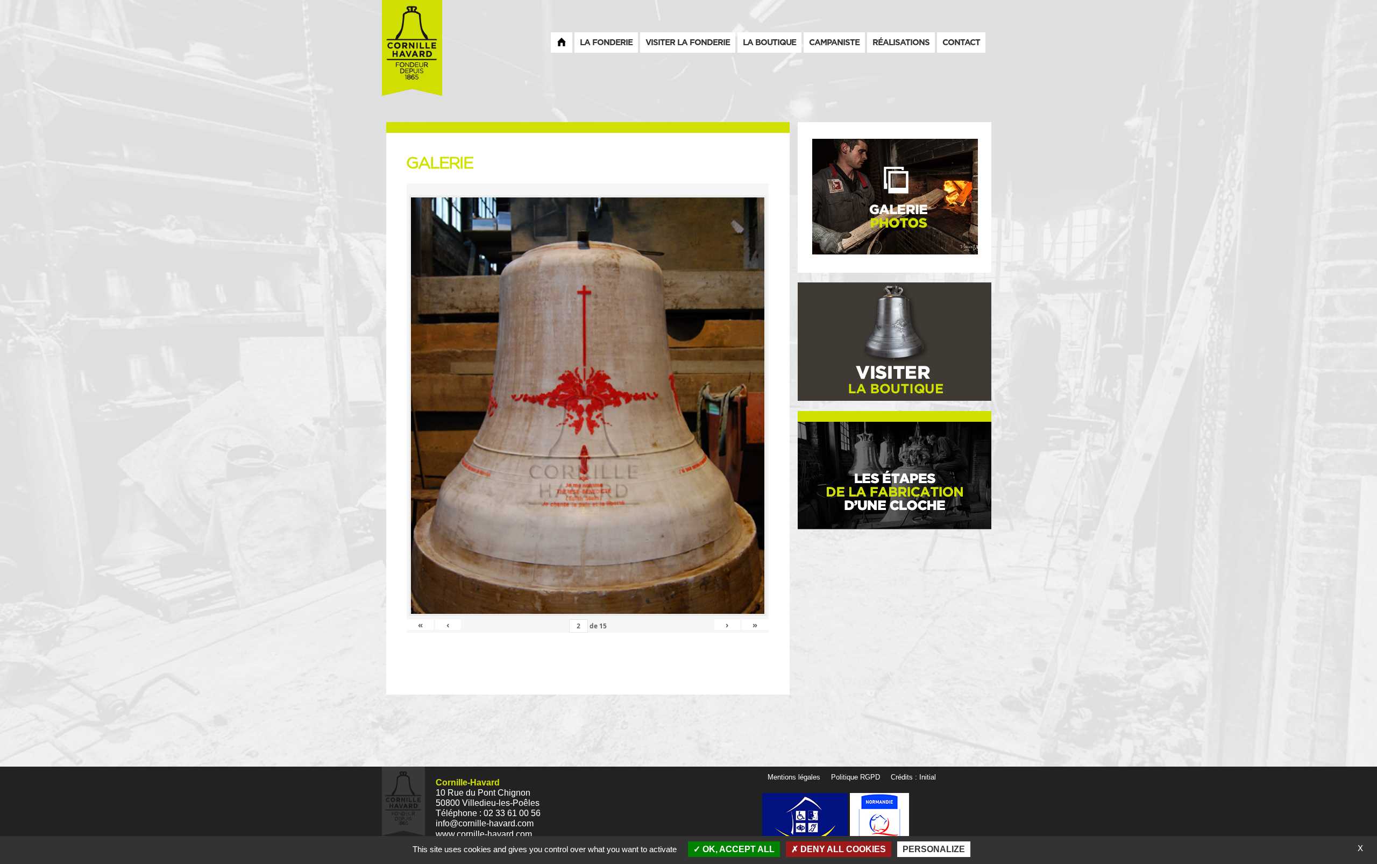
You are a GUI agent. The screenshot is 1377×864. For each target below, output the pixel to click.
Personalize (934, 849)
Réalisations (900, 42)
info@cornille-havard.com (485, 823)
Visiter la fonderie (687, 42)
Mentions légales (794, 777)
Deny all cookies (842, 849)
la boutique (769, 42)
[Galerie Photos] (894, 197)
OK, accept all (737, 849)
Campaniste (834, 42)
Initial (927, 777)
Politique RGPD (855, 777)
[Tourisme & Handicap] (806, 822)
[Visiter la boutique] (894, 341)
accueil (561, 42)
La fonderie (606, 42)
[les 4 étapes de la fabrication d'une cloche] (894, 475)
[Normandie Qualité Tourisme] (879, 822)
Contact (961, 42)
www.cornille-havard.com (484, 834)
